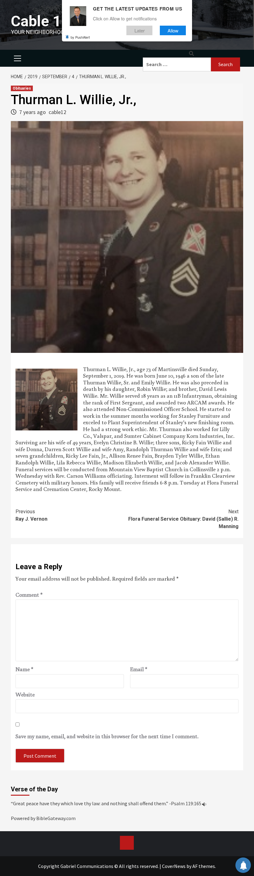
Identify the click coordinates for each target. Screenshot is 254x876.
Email (138, 669)
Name (24, 669)
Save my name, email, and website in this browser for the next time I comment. (107, 736)
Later (139, 30)
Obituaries (22, 88)
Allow (173, 30)
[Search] (191, 54)
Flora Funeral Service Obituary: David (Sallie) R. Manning (183, 519)
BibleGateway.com (56, 818)
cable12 (57, 112)
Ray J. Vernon (31, 515)
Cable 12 (40, 21)
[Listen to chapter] (204, 803)
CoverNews (174, 866)
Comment (29, 594)
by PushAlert (80, 37)
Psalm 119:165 (186, 803)
